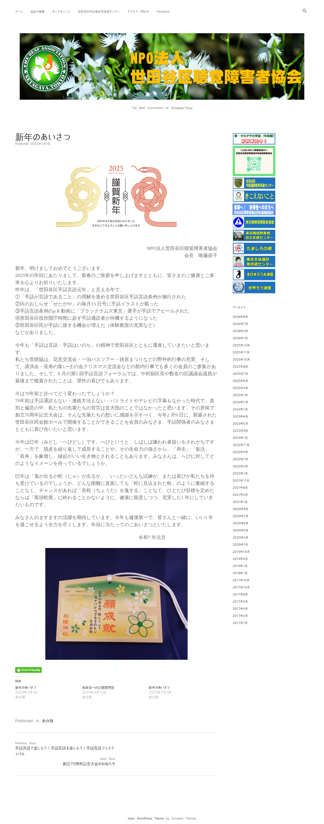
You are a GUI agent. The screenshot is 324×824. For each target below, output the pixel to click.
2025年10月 (241, 359)
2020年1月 (240, 544)
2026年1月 (240, 338)
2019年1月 (240, 566)
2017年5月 (240, 601)
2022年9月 (240, 452)
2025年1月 (240, 395)
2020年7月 (240, 516)
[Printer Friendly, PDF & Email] (28, 670)
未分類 (47, 721)
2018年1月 (240, 573)
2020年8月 (240, 509)
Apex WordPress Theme (146, 818)
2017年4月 (240, 608)
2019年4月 (240, 559)
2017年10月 (241, 587)
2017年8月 (240, 594)
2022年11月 (241, 445)
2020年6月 (240, 523)
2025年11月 (241, 352)
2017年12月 (241, 580)
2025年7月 (240, 373)
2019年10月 (241, 551)
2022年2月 (240, 466)
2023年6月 (240, 416)
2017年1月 (240, 623)
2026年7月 (240, 324)
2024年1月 (240, 409)
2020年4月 (240, 537)
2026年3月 (240, 331)
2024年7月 (240, 402)
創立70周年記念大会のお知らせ (89, 764)
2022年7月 (240, 459)
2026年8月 (240, 316)
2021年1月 (240, 502)
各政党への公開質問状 (98, 687)
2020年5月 (240, 530)
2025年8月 (240, 366)
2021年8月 (240, 487)
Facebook (163, 11)
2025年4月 (240, 388)
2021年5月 (240, 494)
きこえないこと (61, 11)
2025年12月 (241, 345)
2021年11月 (241, 480)
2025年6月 (240, 381)
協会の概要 (38, 11)
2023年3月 (240, 430)
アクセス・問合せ (138, 11)
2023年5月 (240, 423)
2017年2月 (240, 616)
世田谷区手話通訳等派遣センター (99, 11)
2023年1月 (240, 438)
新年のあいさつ (25, 687)
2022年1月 (240, 473)
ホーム (19, 11)
